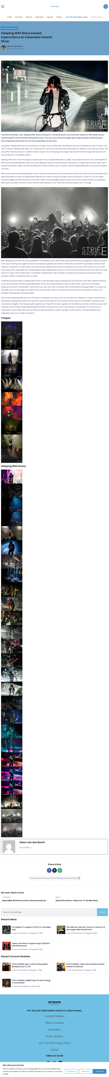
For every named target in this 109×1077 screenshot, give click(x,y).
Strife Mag (54, 6)
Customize (71, 1071)
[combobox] (48, 912)
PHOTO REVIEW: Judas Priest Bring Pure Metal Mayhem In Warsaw (85, 965)
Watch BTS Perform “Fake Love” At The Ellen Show (77, 900)
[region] (54, 1069)
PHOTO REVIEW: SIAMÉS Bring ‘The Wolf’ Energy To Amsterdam (31, 981)
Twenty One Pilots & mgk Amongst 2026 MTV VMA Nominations (31, 944)
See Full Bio (24, 847)
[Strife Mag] (54, 1003)
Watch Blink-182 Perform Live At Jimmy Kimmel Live (24, 900)
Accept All (99, 1071)
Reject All (85, 1071)
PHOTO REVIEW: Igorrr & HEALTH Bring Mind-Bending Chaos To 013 (30, 965)
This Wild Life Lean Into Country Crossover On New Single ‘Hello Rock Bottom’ (85, 928)
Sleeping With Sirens (9, 28)
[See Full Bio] (31, 847)
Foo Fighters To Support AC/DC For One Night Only (31, 928)
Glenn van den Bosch (14, 46)
